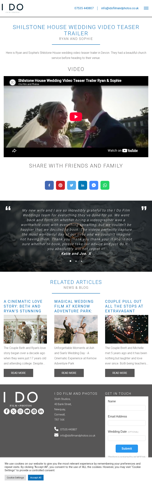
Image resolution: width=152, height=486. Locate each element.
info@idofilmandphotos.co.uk (77, 435)
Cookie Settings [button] (15, 477)
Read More (18, 373)
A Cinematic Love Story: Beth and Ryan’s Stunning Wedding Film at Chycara (23, 311)
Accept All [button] (35, 477)
